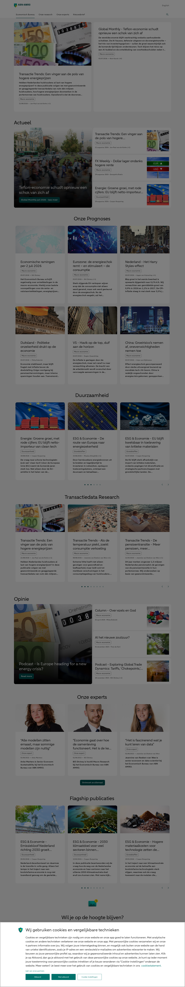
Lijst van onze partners (35, 971)
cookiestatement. (151, 965)
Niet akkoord (63, 977)
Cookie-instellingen (90, 977)
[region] (92, 954)
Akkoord (37, 977)
